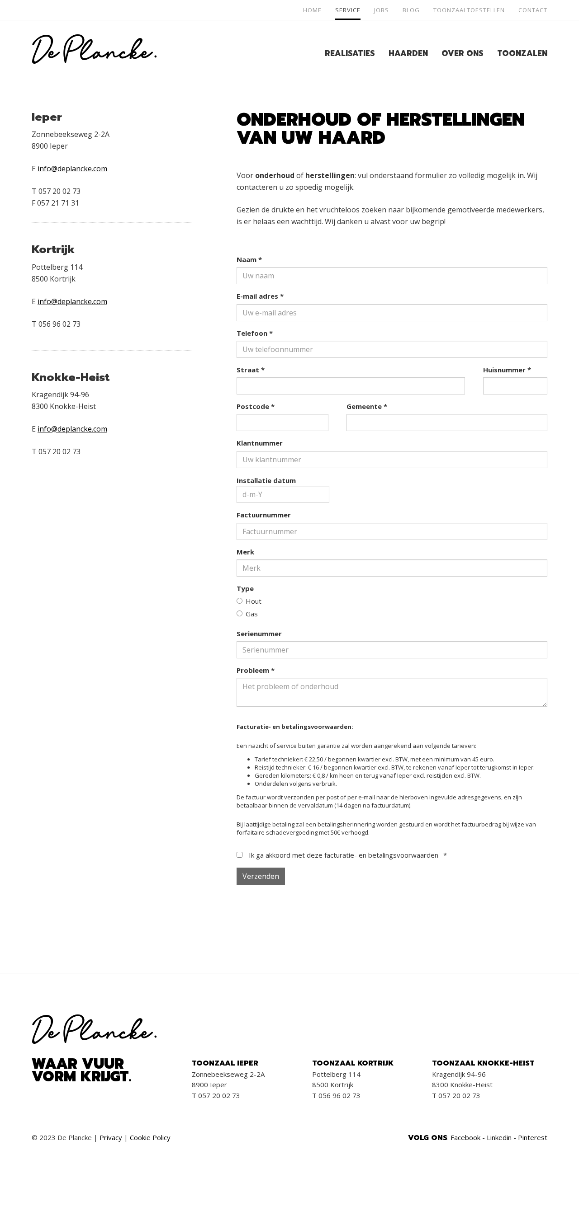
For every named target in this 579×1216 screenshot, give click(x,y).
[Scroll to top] (551, 1188)
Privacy (111, 1137)
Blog (411, 10)
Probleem (256, 670)
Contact (532, 10)
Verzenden (260, 876)
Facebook (465, 1137)
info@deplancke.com (72, 169)
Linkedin (499, 1137)
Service (348, 10)
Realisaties (350, 53)
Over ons (462, 53)
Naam (249, 259)
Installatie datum (266, 480)
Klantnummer (260, 442)
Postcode (256, 406)
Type (245, 588)
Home (312, 10)
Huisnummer (507, 369)
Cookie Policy (150, 1137)
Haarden (408, 53)
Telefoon (255, 333)
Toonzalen (522, 53)
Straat (251, 369)
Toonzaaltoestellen (469, 10)
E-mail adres (260, 295)
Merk (245, 551)
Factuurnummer (264, 514)
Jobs (381, 10)
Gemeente (366, 406)
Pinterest (532, 1137)
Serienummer (259, 633)
